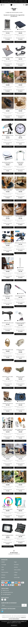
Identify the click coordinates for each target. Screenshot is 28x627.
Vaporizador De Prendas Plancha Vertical (20, 323)
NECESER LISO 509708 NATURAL (20, 350)
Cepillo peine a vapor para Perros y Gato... (20, 430)
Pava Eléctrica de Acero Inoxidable (8, 296)
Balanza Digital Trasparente (20, 163)
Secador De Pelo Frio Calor (7, 322)
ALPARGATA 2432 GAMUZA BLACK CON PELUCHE (20, 190)
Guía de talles (17, 577)
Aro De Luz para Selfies (7, 509)
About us (3, 577)
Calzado (3, 562)
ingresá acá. (23, 617)
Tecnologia (3, 564)
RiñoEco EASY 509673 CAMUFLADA (20, 377)
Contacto (3, 575)
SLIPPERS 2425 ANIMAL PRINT (20, 109)
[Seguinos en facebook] (5, 600)
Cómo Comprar (17, 569)
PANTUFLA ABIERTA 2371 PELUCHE (7, 217)
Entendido (14, 625)
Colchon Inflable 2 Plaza (20, 31)
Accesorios (16, 564)
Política (15, 575)
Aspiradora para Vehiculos (20, 242)
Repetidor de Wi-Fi (20, 509)
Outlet (2, 569)
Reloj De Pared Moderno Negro (20, 136)
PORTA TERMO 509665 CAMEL (7, 349)
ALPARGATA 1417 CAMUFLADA (7, 483)
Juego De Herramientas (20, 535)
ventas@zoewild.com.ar (8, 592)
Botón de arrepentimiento (14, 618)
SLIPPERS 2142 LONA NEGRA (20, 483)
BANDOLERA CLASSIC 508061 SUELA (7, 377)
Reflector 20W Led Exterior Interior (7, 536)
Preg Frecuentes (4, 572)
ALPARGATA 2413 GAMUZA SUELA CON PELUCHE (8, 190)
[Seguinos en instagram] (2, 600)
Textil (2, 567)
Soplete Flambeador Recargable (7, 244)
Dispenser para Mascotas (8, 403)
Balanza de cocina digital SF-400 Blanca (7, 163)
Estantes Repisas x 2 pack (20, 57)
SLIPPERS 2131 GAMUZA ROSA (20, 83)
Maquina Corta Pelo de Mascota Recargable (8, 430)
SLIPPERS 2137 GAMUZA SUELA (7, 83)
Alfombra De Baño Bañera (7, 57)
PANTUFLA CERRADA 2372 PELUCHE (20, 217)
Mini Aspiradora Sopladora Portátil (7, 136)
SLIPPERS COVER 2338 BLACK (7, 109)
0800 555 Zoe (6, 590)
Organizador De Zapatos (7, 31)
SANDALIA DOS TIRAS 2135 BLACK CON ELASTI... (20, 457)
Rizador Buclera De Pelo (20, 295)
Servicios (16, 567)
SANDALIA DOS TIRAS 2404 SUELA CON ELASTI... (8, 457)
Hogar (15, 562)
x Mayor (15, 572)
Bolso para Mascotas (20, 403)
